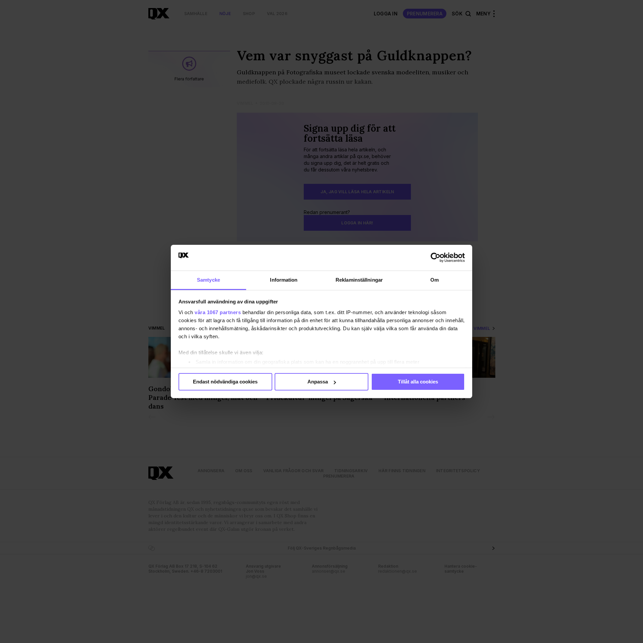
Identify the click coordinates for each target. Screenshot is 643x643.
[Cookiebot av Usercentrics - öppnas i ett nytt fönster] (435, 258)
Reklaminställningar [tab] (359, 280)
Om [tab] (434, 280)
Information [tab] (283, 280)
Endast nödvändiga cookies (225, 381)
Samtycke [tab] (208, 280)
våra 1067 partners (218, 312)
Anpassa (317, 381)
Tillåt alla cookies (418, 381)
